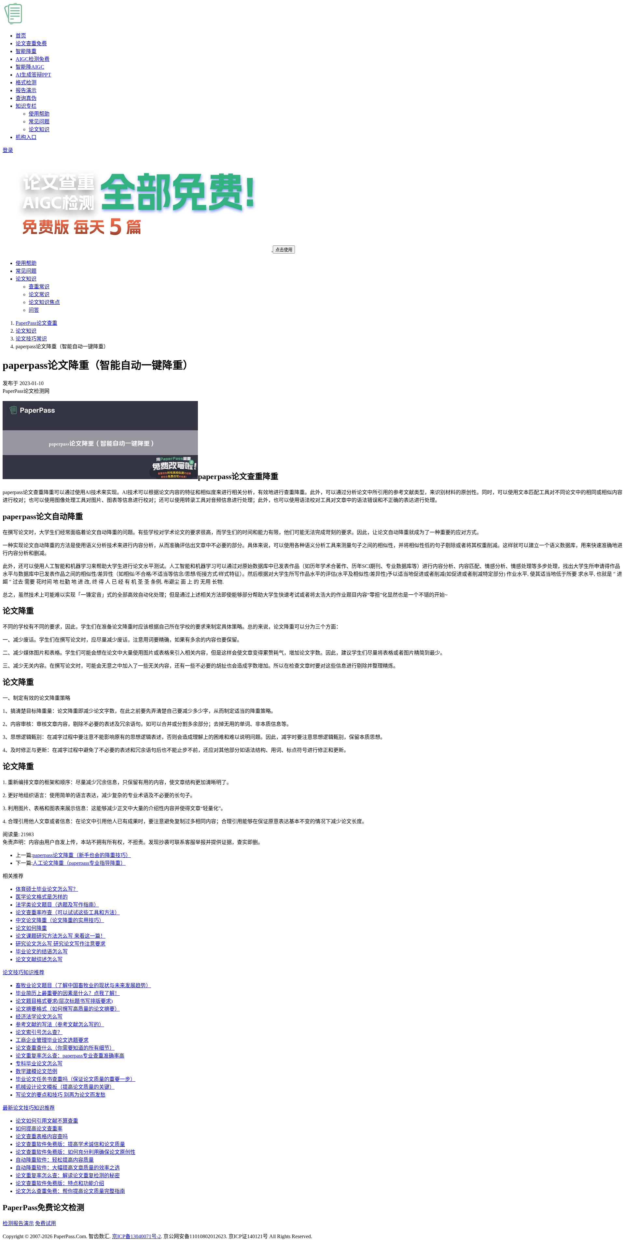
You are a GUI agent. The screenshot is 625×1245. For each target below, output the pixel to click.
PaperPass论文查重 (36, 323)
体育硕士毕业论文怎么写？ (47, 889)
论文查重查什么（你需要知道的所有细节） (65, 1048)
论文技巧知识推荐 (23, 972)
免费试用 (45, 1223)
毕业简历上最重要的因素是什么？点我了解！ (68, 993)
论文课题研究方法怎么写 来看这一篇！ (60, 936)
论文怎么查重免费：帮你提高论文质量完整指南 (70, 1191)
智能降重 (26, 51)
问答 (34, 310)
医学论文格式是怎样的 (42, 897)
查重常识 (39, 286)
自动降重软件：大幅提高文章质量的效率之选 (68, 1167)
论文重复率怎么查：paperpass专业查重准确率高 (70, 1055)
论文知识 (39, 129)
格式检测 (26, 82)
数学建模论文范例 (36, 1071)
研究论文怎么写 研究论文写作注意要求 (60, 944)
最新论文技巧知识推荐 (29, 1108)
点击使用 (283, 249)
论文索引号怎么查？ (39, 1032)
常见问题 (39, 121)
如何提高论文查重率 (39, 1128)
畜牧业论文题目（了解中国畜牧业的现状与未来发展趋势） (83, 985)
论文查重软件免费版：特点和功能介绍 (60, 1183)
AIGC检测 (32, 59)
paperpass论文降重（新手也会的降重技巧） (82, 855)
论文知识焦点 (44, 302)
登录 (8, 150)
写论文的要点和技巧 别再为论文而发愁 (60, 1095)
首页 (21, 35)
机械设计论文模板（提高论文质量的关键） (65, 1087)
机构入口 (26, 137)
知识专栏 (26, 106)
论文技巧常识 (31, 338)
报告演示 (26, 90)
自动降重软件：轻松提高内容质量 (55, 1160)
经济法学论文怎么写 (39, 1016)
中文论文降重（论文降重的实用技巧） (60, 920)
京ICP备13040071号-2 (136, 1236)
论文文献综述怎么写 (39, 959)
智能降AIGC (30, 67)
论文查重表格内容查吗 (42, 1136)
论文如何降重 (31, 928)
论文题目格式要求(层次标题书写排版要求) (64, 1001)
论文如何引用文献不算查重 (47, 1121)
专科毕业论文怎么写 (39, 1063)
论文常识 (39, 294)
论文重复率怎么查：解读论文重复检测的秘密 (68, 1175)
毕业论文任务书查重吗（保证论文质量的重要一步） (75, 1079)
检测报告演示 (18, 1223)
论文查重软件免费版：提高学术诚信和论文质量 (70, 1144)
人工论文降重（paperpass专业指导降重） (79, 863)
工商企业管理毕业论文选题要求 (52, 1040)
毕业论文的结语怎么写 (42, 951)
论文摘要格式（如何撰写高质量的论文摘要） (68, 1009)
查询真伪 (26, 98)
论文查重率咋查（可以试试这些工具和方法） (68, 912)
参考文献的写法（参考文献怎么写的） (60, 1024)
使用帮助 (39, 114)
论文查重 (31, 43)
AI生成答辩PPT (33, 74)
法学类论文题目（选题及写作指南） (57, 904)
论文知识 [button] (26, 279)
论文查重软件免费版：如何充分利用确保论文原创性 (75, 1152)
